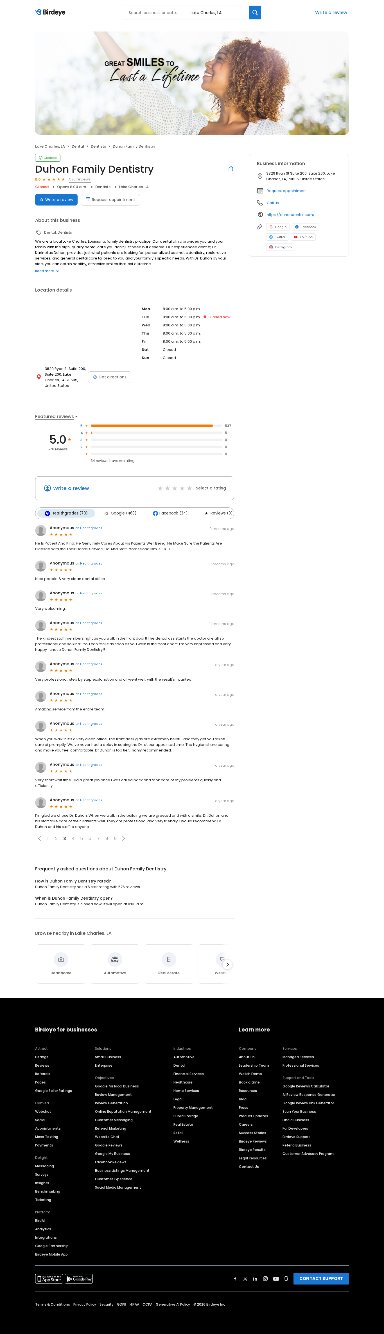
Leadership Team (254, 1065)
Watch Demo (250, 1073)
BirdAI (40, 1220)
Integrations (46, 1237)
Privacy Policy (84, 1304)
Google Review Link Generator (308, 1103)
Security (107, 1304)
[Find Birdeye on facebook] (235, 1279)
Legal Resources (253, 1158)
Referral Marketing (110, 1128)
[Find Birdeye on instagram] (265, 1279)
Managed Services (298, 1057)
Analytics (43, 1229)
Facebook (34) (173, 513)
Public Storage (185, 1116)
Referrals (42, 1073)
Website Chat (107, 1136)
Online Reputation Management (123, 1111)
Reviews (42, 1065)
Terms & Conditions (52, 1304)
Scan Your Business (299, 1111)
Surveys (42, 1174)
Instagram (283, 247)
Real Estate (183, 1124)
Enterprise (103, 1065)
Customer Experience (113, 1179)
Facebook (308, 227)
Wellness (181, 1141)
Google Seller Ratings (53, 1090)
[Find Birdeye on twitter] (245, 1279)
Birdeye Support (296, 1136)
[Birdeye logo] (51, 13)
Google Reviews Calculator (306, 1086)
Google (280, 227)
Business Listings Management (122, 1170)
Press (243, 1107)
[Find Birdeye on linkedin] (255, 1279)
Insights (42, 1182)
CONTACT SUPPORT (321, 1278)
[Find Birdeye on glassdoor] (286, 1279)
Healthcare (183, 1082)
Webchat (43, 1111)
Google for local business (117, 1086)
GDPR (121, 1304)
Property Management (193, 1107)
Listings (41, 1057)
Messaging (44, 1166)
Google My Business (112, 1153)
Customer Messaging (114, 1120)
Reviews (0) (221, 513)
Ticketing (43, 1199)
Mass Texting (46, 1136)
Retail (178, 1132)
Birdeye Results (252, 1149)
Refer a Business (297, 1145)
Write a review (331, 12)
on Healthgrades (88, 528)
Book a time (249, 1082)
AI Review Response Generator (309, 1094)
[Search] (255, 12)
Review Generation (111, 1103)
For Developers (295, 1128)
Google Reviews (109, 1145)
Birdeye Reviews (253, 1141)
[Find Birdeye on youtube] (276, 1279)
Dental (179, 1065)
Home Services (186, 1090)
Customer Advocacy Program (308, 1153)
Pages (40, 1082)
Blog (243, 1099)
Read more (44, 270)
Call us (273, 203)
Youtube (306, 237)
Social (40, 1120)
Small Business (108, 1057)
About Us (247, 1057)
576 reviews (80, 179)
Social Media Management (118, 1187)
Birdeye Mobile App (51, 1254)
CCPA (147, 1304)
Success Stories (252, 1132)
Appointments (48, 1128)
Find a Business (296, 1120)
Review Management (113, 1094)
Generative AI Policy (173, 1304)
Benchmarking (47, 1191)
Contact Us (249, 1166)
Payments (44, 1145)
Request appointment (113, 199)
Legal (177, 1099)
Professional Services (301, 1065)
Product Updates (253, 1116)
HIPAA (134, 1304)
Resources (248, 1090)
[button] (39, 838)
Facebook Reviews (111, 1162)
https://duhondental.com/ (291, 214)
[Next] (227, 965)
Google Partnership (52, 1245)
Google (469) (123, 513)
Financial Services (188, 1073)
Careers (246, 1124)
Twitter (280, 237)
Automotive (184, 1057)
